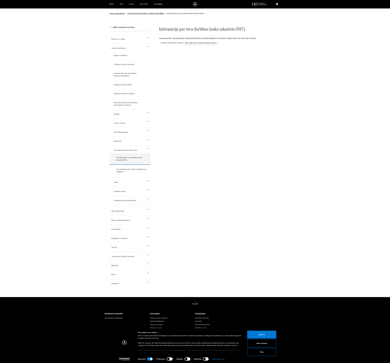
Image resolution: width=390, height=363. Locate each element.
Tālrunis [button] (114, 247)
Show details (217, 359)
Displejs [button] (116, 114)
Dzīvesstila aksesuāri (202, 324)
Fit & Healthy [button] (116, 229)
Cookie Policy (143, 353)
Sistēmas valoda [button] (119, 191)
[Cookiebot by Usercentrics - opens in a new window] (124, 359)
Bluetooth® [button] (118, 141)
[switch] (170, 359)
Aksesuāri (198, 321)
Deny (262, 352)
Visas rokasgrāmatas (117, 13)
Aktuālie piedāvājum (157, 321)
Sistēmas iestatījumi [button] (118, 48)
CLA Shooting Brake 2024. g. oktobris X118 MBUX (145, 13)
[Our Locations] (277, 4)
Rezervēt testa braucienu (158, 318)
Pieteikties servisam (202, 318)
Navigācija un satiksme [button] (119, 238)
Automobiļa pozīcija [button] (121, 132)
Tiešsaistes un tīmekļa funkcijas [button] (122, 256)
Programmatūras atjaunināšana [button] (125, 200)
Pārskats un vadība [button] (118, 39)
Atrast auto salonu (156, 324)
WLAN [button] (116, 182)
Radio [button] (113, 274)
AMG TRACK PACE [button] (117, 211)
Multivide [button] (114, 265)
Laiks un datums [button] (120, 123)
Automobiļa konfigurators (114, 318)
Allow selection (261, 343)
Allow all (262, 334)
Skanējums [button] (115, 283)
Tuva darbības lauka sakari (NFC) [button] (125, 150)
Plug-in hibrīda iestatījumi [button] (120, 220)
